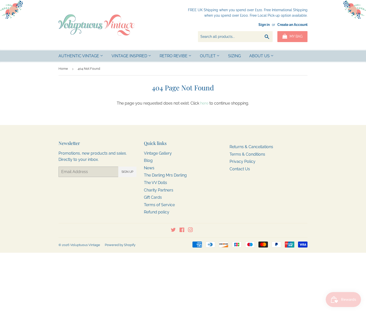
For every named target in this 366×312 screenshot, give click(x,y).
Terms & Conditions (247, 154)
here (204, 103)
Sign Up (127, 172)
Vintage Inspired (130, 56)
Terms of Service (159, 204)
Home (63, 68)
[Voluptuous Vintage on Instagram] (190, 230)
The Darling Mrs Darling (165, 175)
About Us (260, 56)
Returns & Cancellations (251, 146)
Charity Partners (158, 190)
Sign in (264, 25)
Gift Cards (153, 197)
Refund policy (156, 212)
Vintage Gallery (158, 153)
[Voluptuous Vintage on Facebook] (181, 230)
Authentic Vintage (79, 56)
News (149, 168)
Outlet (208, 56)
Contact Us (240, 169)
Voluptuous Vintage (85, 245)
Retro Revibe (174, 56)
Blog (148, 160)
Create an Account (292, 25)
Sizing (234, 56)
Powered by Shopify (120, 245)
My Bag (296, 36)
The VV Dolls (155, 182)
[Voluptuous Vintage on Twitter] (173, 230)
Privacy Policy (242, 161)
